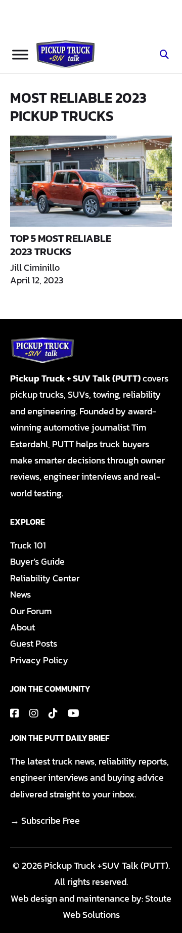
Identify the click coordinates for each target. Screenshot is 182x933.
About (22, 627)
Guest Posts (33, 643)
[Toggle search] (164, 54)
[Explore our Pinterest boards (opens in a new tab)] (53, 713)
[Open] (20, 54)
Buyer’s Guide (37, 561)
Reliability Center (44, 578)
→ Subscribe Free (45, 820)
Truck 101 (28, 545)
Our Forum (31, 611)
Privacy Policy (39, 660)
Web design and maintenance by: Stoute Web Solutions (91, 906)
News (20, 594)
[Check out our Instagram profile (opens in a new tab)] (33, 713)
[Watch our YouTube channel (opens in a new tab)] (73, 713)
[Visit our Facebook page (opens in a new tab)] (14, 713)
